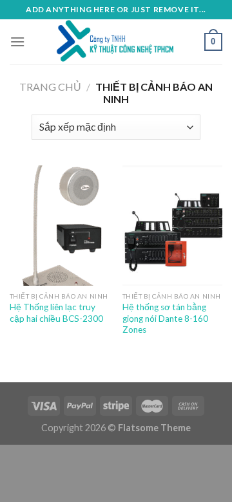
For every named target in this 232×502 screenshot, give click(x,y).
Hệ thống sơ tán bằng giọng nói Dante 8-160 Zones (165, 318)
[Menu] (17, 41)
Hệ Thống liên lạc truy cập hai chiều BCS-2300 (56, 313)
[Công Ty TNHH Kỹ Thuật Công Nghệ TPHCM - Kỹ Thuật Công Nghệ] (116, 41)
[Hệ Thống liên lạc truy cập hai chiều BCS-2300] (60, 225)
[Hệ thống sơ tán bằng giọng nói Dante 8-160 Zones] (172, 225)
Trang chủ (50, 86)
